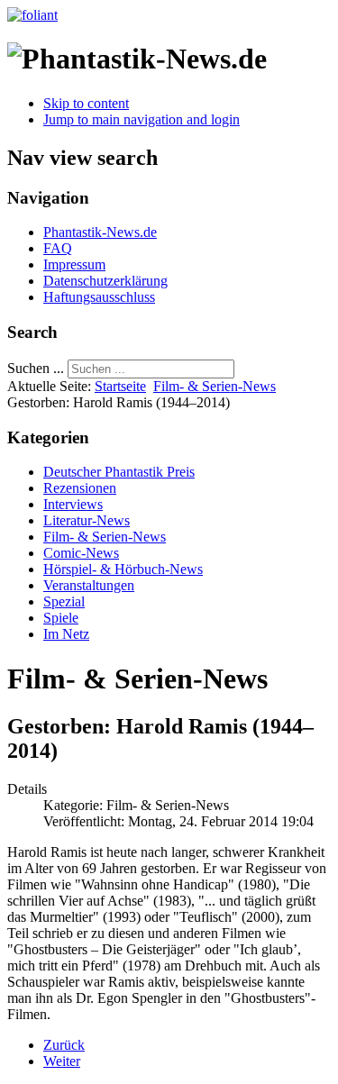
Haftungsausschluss (99, 297)
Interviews (73, 504)
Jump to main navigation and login (141, 119)
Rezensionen (79, 488)
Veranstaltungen (88, 585)
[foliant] (32, 15)
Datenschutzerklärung (105, 280)
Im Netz (66, 634)
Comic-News (81, 552)
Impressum (74, 264)
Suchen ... (35, 368)
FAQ (57, 248)
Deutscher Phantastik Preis (119, 471)
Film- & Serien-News (214, 386)
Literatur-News (86, 520)
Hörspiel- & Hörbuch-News (123, 569)
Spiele (60, 617)
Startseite (120, 386)
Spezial (64, 601)
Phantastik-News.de (100, 232)
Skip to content (86, 103)
